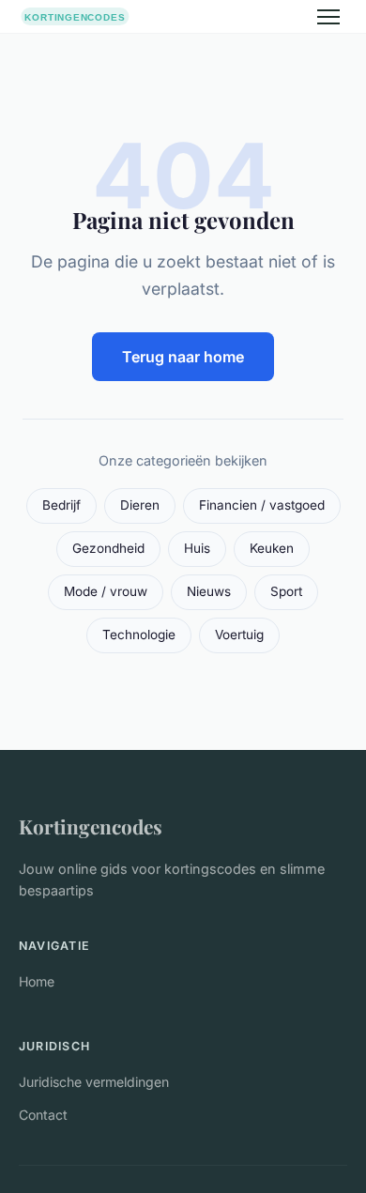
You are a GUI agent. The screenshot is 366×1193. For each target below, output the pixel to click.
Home (36, 981)
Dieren (140, 504)
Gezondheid (108, 548)
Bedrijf (61, 504)
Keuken (272, 548)
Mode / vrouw (105, 591)
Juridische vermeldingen (94, 1082)
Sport (286, 591)
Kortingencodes (90, 826)
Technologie (138, 634)
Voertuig (239, 634)
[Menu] (328, 17)
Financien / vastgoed (262, 504)
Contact (43, 1115)
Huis (197, 548)
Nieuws (209, 591)
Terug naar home (183, 356)
